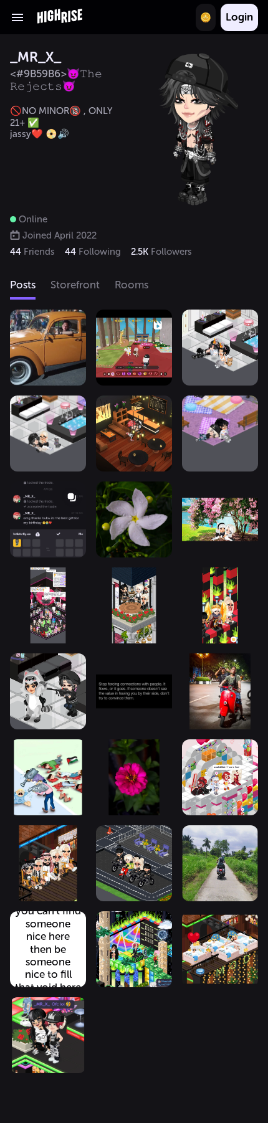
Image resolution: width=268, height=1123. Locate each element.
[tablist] (134, 286)
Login (239, 17)
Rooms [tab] (131, 284)
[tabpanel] (134, 716)
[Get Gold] (206, 17)
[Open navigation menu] (17, 17)
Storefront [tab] (75, 284)
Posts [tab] (23, 284)
